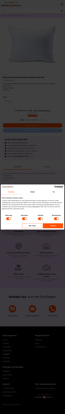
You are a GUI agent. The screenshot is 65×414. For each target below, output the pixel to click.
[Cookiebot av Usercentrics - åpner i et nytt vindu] (55, 187)
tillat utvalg (32, 225)
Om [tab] (54, 192)
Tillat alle (53, 225)
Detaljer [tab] (32, 192)
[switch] (24, 218)
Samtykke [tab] (11, 192)
